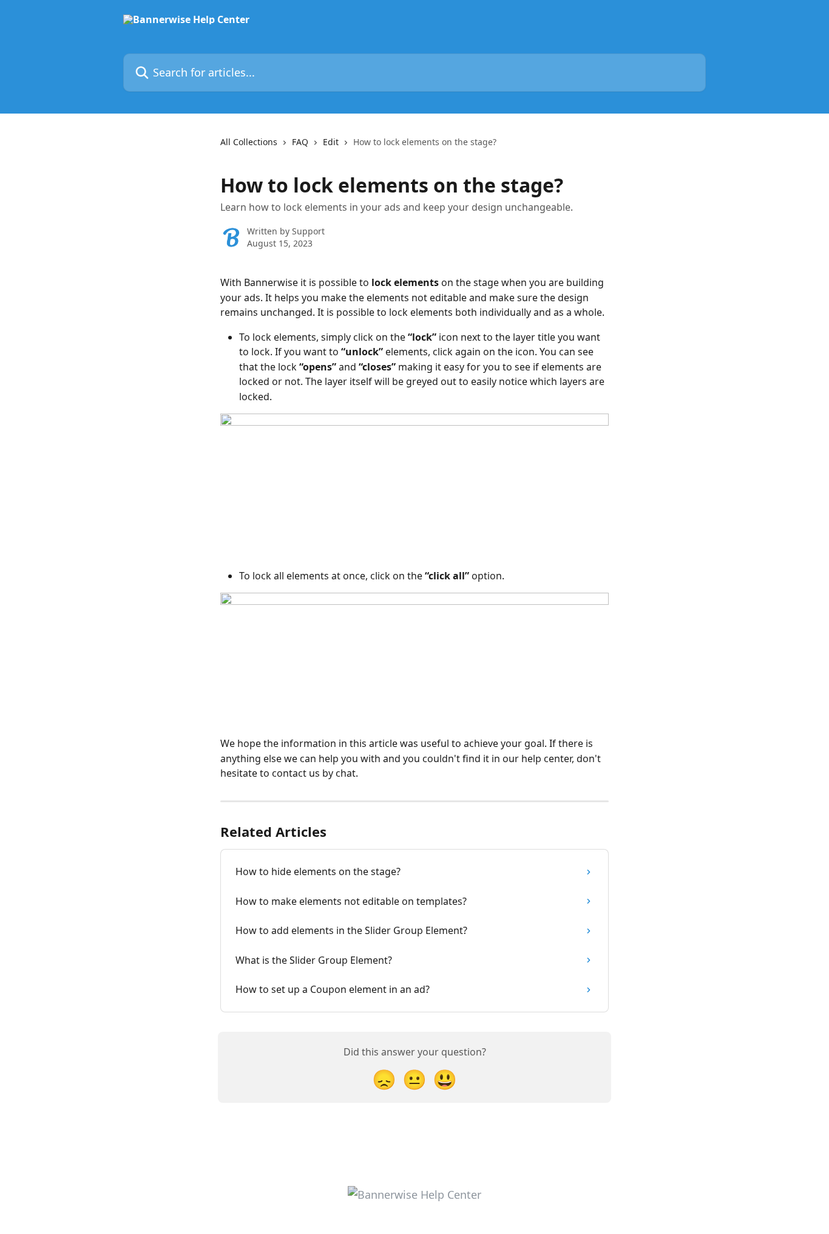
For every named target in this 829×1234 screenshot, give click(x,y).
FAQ (300, 142)
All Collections (248, 142)
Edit (331, 142)
